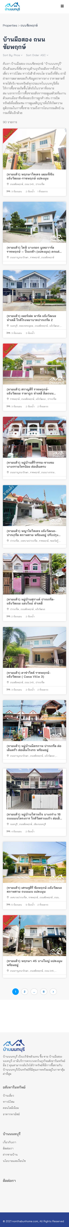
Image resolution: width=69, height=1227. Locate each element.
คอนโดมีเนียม (11, 1108)
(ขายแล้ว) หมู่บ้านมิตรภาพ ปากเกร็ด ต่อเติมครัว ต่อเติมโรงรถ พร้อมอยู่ (34, 748)
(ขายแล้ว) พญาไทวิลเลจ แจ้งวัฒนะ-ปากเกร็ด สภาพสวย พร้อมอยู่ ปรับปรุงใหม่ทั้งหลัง (32, 533)
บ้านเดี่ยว (8, 1095)
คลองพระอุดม (26, 325)
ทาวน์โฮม (8, 1101)
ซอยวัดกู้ (54, 540)
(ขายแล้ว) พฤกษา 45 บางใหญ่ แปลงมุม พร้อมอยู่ (34, 963)
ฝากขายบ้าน (10, 1154)
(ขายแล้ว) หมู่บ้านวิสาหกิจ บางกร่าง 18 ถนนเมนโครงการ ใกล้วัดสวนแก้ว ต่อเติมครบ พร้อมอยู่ (34, 816)
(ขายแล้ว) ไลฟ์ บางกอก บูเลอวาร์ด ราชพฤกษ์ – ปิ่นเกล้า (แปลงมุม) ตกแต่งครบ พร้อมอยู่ (34, 250)
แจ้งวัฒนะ (54, 325)
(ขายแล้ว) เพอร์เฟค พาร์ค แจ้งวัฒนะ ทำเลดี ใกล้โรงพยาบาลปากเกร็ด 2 (31, 318)
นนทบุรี (13, 325)
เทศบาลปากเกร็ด (29, 540)
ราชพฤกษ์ (34, 257)
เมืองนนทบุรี (40, 824)
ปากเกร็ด (40, 184)
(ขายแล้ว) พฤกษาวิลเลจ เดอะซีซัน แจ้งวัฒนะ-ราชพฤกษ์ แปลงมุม (30, 176)
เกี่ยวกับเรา (9, 1142)
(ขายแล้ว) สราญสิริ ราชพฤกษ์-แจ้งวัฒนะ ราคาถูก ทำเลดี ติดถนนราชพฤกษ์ (30, 391)
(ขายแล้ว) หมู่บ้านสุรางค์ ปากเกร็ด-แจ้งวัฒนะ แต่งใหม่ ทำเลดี (31, 601)
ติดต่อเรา (8, 1148)
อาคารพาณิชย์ (11, 1114)
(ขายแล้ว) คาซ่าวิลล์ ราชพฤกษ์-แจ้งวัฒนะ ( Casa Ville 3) (29, 675)
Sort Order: (36, 55)
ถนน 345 (29, 184)
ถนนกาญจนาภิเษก (19, 257)
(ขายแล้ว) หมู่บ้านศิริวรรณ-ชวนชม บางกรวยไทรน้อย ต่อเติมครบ (30, 464)
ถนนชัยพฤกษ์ (16, 184)
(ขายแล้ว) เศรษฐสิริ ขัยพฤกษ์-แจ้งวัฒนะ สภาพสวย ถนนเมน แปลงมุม (34, 890)
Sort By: (11, 55)
